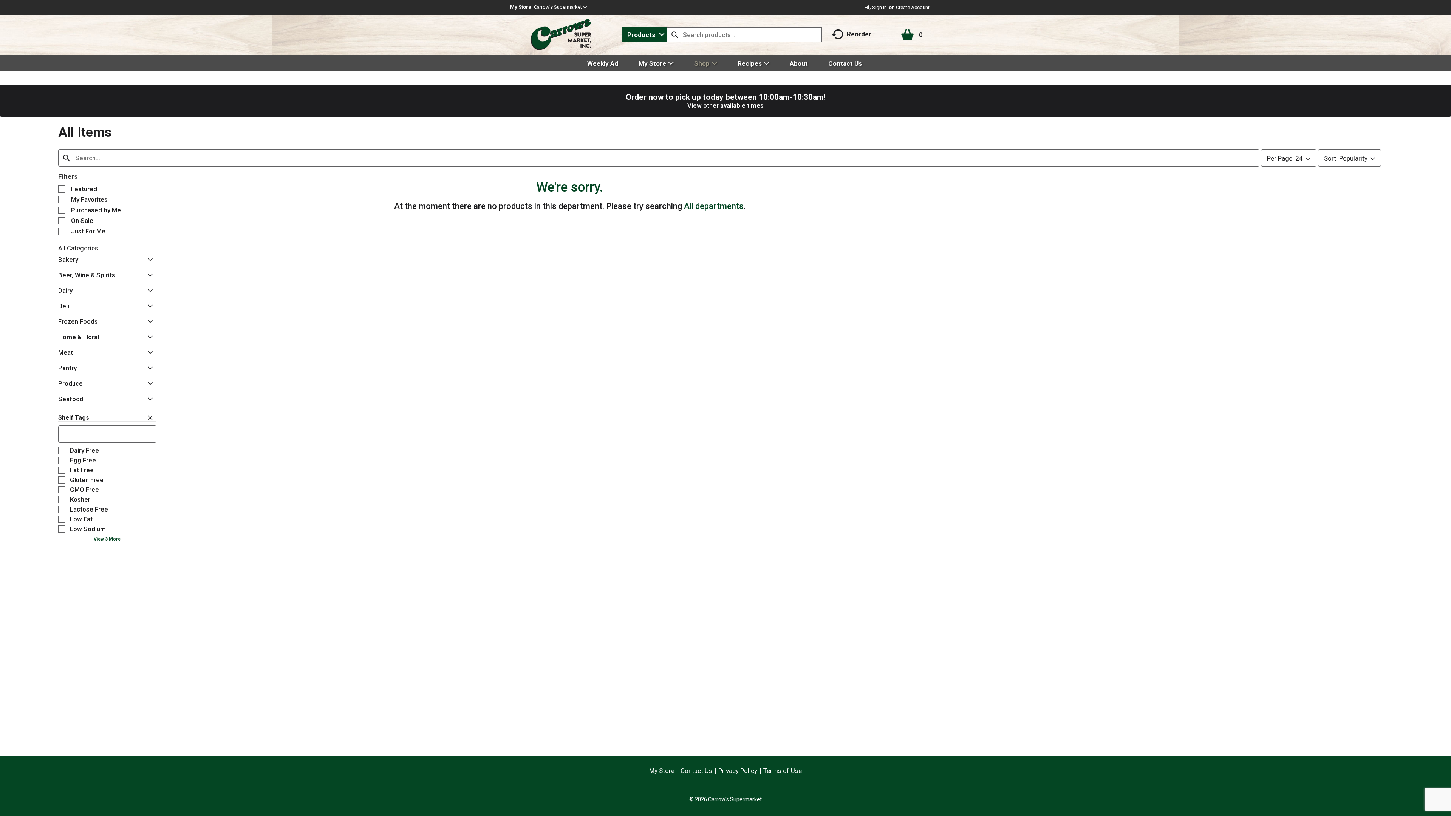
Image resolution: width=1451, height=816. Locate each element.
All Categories (78, 248)
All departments (714, 206)
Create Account (913, 7)
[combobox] (644, 34)
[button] (560, 7)
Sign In (879, 7)
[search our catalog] (675, 34)
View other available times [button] (725, 105)
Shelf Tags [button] (73, 417)
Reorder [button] (859, 34)
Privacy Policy (737, 770)
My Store (661, 770)
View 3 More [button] (107, 539)
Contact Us (696, 770)
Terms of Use (782, 770)
